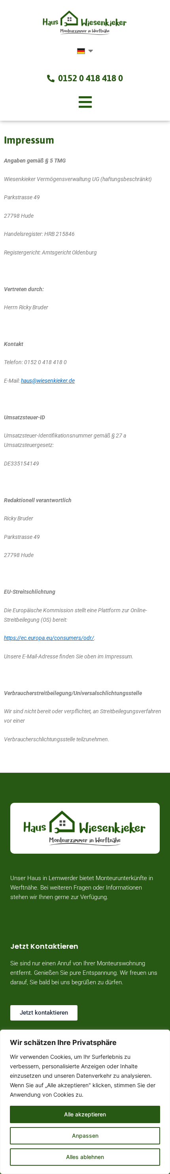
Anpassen (85, 1135)
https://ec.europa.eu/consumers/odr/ (49, 638)
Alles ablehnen (85, 1156)
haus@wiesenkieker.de (48, 381)
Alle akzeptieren (85, 1114)
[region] (85, 1102)
